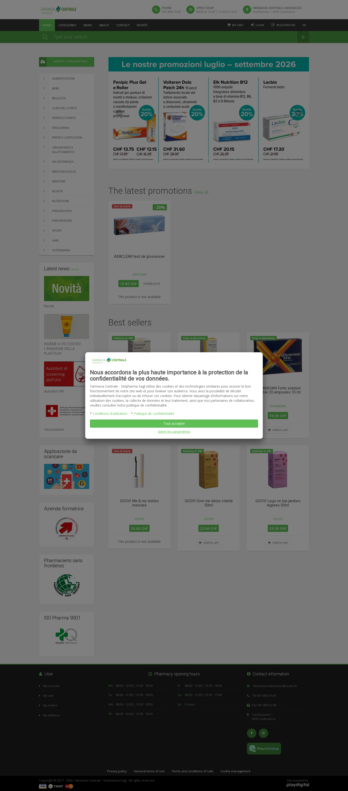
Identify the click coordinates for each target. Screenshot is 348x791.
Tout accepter (174, 423)
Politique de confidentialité (154, 413)
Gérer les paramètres (174, 431)
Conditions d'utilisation (110, 413)
